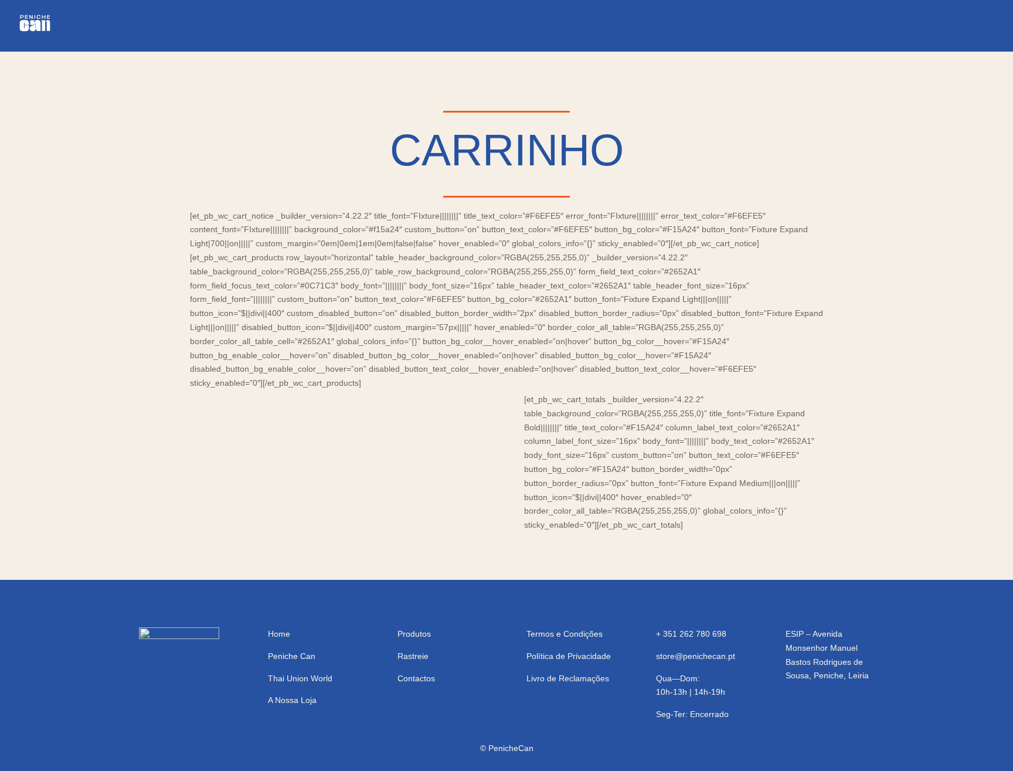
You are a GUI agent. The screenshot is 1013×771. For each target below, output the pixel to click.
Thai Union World (300, 678)
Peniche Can (291, 656)
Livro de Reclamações (567, 678)
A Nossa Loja (292, 700)
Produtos (414, 633)
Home (279, 633)
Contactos (416, 678)
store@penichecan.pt (695, 656)
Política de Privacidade (568, 656)
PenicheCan (510, 748)
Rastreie (413, 656)
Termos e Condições (564, 633)
